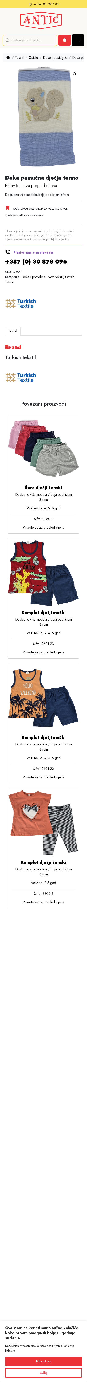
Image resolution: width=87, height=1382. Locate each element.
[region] (43, 1351)
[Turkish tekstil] (21, 304)
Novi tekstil (55, 277)
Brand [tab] (13, 331)
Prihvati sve (43, 1361)
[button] (75, 74)
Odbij (44, 1373)
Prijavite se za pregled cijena (31, 186)
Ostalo (33, 57)
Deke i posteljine (55, 57)
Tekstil (19, 57)
